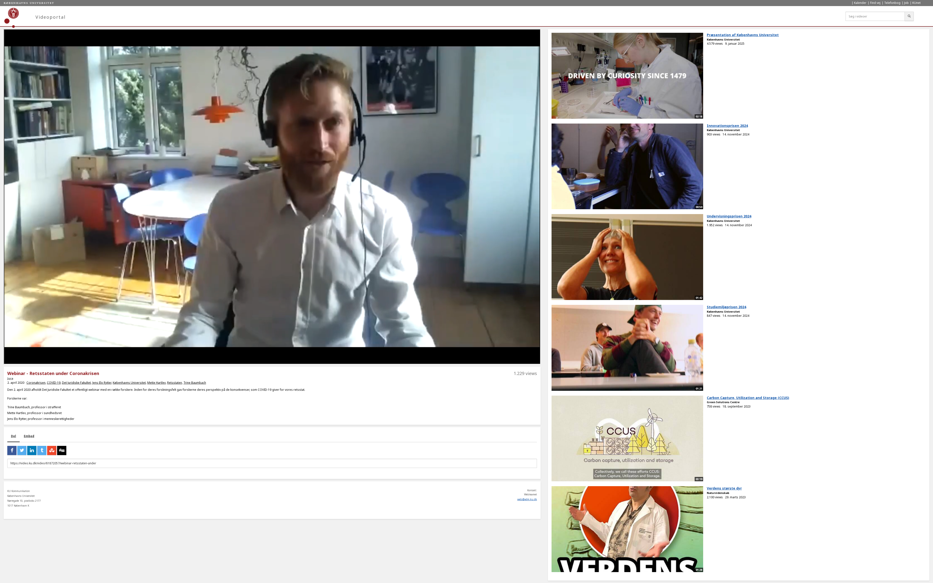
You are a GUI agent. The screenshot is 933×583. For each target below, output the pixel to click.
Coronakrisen (35, 383)
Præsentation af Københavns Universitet (743, 35)
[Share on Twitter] (21, 450)
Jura (10, 378)
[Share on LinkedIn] (31, 450)
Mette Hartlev (156, 383)
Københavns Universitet (129, 383)
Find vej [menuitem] (875, 3)
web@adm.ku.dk (527, 499)
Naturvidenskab (718, 493)
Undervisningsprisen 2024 (729, 216)
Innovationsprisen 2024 (727, 125)
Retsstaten (174, 383)
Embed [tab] (29, 436)
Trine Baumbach (194, 383)
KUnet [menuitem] (916, 3)
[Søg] (909, 16)
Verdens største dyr (724, 488)
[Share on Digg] (61, 450)
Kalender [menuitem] (860, 3)
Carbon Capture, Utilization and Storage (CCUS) (748, 397)
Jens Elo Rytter (101, 383)
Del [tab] (13, 436)
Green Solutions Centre (723, 402)
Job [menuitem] (906, 3)
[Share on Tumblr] (41, 450)
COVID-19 (53, 383)
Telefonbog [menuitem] (892, 3)
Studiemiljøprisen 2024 (726, 307)
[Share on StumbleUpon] (51, 450)
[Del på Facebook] (12, 450)
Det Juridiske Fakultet (76, 383)
